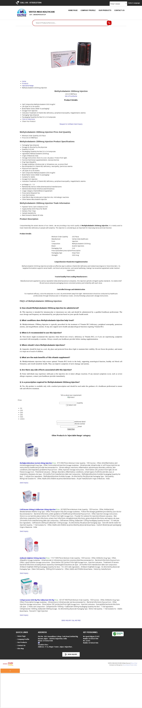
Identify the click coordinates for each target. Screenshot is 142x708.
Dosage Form (26, 179)
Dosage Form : (34, 472)
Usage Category (27, 191)
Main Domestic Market (29, 215)
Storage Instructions (29, 158)
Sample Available (28, 213)
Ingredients (26, 154)
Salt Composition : (86, 474)
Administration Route (29, 189)
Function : (93, 558)
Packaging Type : (100, 476)
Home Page (73, 10)
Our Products (105, 10)
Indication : (104, 604)
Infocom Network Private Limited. (129, 665)
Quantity (25, 149)
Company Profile (88, 10)
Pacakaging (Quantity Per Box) (32, 151)
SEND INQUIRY (66, 620)
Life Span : (52, 474)
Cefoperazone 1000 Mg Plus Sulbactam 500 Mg (37, 600)
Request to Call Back (67, 124)
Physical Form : (59, 470)
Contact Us (119, 10)
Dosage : (79, 476)
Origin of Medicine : (101, 479)
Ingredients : (49, 476)
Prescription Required (29, 193)
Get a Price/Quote (71, 96)
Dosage (24, 147)
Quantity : (32, 525)
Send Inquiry (78, 124)
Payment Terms (27, 207)
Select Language (134, 3)
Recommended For (28, 166)
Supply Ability (26, 209)
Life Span (25, 171)
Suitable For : (47, 479)
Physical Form (27, 168)
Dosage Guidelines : (94, 512)
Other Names (26, 199)
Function (25, 160)
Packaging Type (27, 145)
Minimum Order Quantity (30, 136)
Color (24, 195)
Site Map (20, 648)
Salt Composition (28, 173)
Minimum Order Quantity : (79, 463)
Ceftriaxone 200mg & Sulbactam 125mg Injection (38, 509)
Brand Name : (79, 479)
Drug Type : (50, 465)
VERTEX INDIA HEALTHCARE (42, 13)
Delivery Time (26, 211)
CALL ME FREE (76, 620)
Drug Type (25, 162)
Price (24, 138)
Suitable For (26, 177)
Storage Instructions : (57, 562)
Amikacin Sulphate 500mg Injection (32, 558)
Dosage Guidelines (28, 164)
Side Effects (26, 197)
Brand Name (26, 175)
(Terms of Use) (134, 663)
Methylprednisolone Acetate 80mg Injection (36, 463)
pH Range (25, 184)
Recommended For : (50, 514)
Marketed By (26, 187)
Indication (25, 181)
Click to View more (28, 119)
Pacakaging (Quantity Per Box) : (55, 567)
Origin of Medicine (28, 156)
